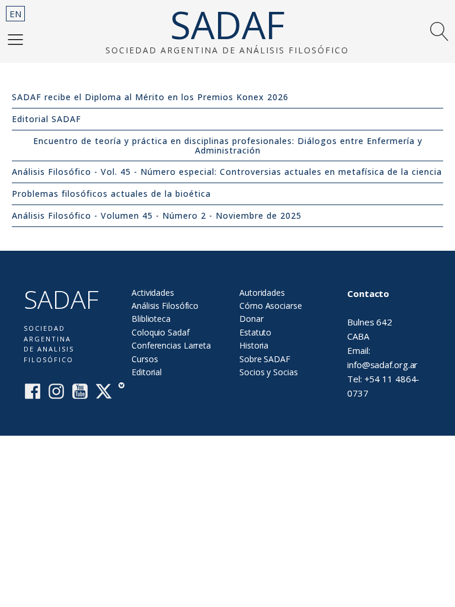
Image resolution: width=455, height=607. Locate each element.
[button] (15, 39)
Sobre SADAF (264, 359)
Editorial (147, 372)
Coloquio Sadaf (161, 332)
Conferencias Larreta (171, 345)
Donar (251, 318)
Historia (253, 345)
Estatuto (255, 332)
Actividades (153, 292)
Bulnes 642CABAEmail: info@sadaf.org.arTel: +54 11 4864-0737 (383, 343)
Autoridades (262, 292)
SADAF (227, 25)
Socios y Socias (268, 372)
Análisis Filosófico (165, 305)
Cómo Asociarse (270, 305)
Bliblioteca (151, 318)
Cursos (145, 359)
